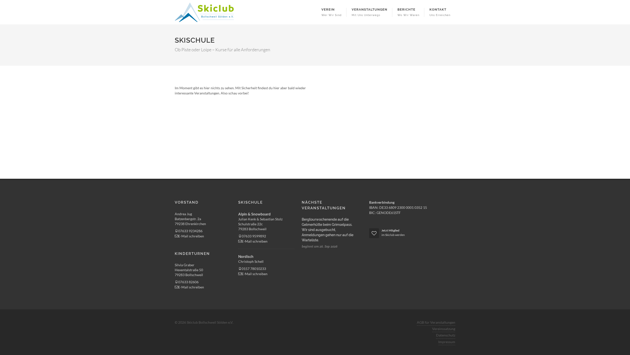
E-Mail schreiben (191, 236)
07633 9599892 (254, 236)
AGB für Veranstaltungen (436, 322)
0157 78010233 (254, 268)
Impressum (446, 342)
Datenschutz (445, 335)
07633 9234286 (190, 231)
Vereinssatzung (443, 329)
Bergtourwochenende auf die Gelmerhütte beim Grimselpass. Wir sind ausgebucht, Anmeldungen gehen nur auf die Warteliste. (327, 229)
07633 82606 (188, 282)
